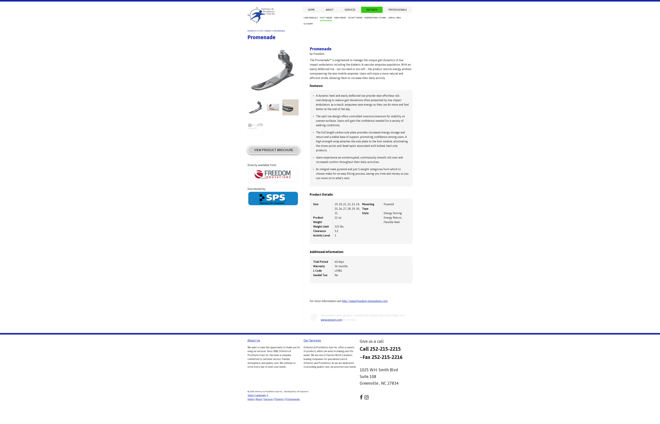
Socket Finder (355, 17)
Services (350, 9)
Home (311, 9)
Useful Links (394, 17)
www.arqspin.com (331, 319)
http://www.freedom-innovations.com (365, 301)
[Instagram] (366, 397)
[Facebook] (361, 397)
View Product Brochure (273, 150)
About (330, 9)
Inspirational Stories (375, 17)
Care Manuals (311, 17)
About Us (254, 340)
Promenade (279, 31)
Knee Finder (340, 17)
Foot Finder (326, 17)
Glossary (308, 23)
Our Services (312, 340)
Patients (371, 9)
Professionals (397, 9)
